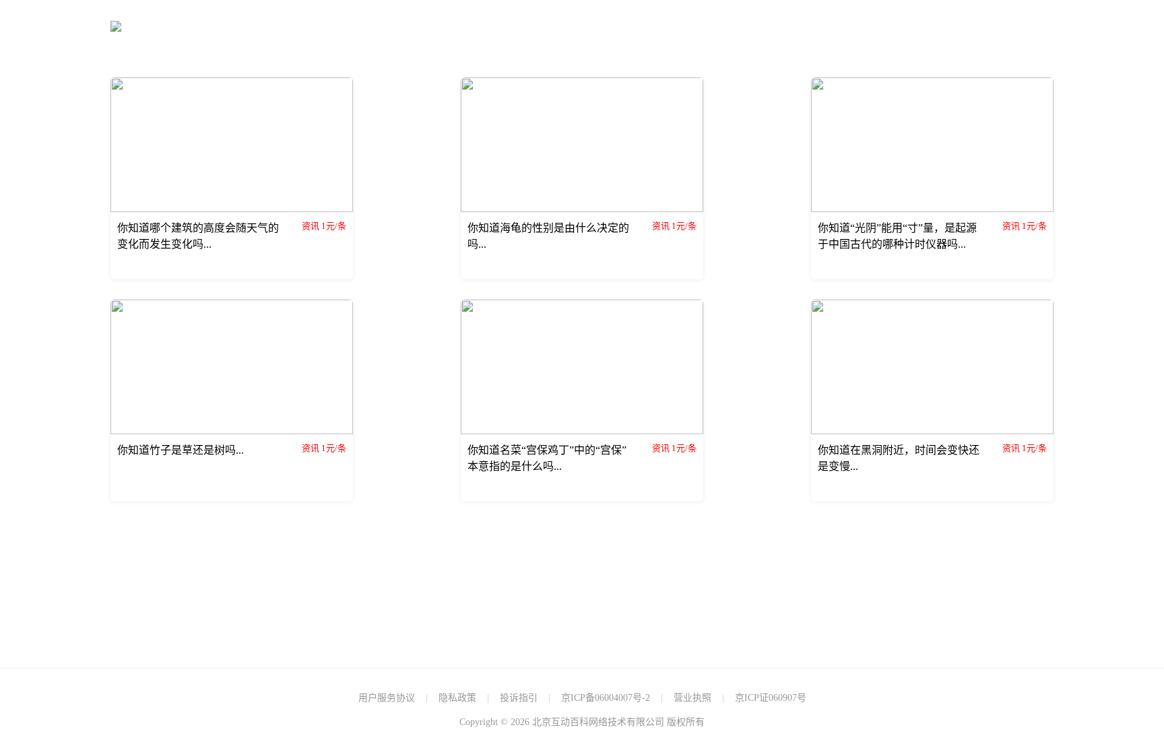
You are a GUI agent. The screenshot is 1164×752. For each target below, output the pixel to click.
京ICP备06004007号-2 (605, 698)
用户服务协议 (386, 698)
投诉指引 (519, 698)
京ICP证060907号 (770, 698)
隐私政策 (457, 698)
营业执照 (692, 698)
